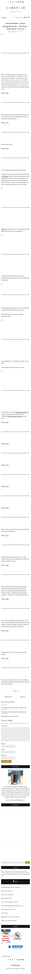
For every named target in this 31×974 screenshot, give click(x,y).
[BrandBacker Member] (17, 935)
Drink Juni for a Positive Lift (7, 894)
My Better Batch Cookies (6, 898)
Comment (4, 726)
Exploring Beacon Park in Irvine (9, 716)
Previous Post (8, 696)
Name (3, 743)
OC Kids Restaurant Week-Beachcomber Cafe (13, 707)
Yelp (2, 229)
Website (3, 755)
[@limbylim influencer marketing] (9, 946)
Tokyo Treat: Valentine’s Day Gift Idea (9, 902)
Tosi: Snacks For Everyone (7, 891)
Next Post (22, 696)
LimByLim (16, 881)
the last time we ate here (14, 416)
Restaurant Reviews (12, 23)
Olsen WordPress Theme (12, 968)
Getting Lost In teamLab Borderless (9, 920)
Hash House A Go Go (21, 412)
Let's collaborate (17, 946)
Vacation (22, 23)
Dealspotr (19, 948)
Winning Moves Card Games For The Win (10, 916)
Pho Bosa (5, 176)
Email (3, 749)
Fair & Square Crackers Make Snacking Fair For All (12, 905)
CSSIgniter (22, 968)
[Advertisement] (15, 823)
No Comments (19, 31)
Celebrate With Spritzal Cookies (8, 909)
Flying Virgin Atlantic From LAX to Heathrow (10, 887)
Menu (4, 17)
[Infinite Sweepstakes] (8, 943)
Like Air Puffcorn (4, 913)
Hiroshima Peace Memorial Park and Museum (13, 712)
